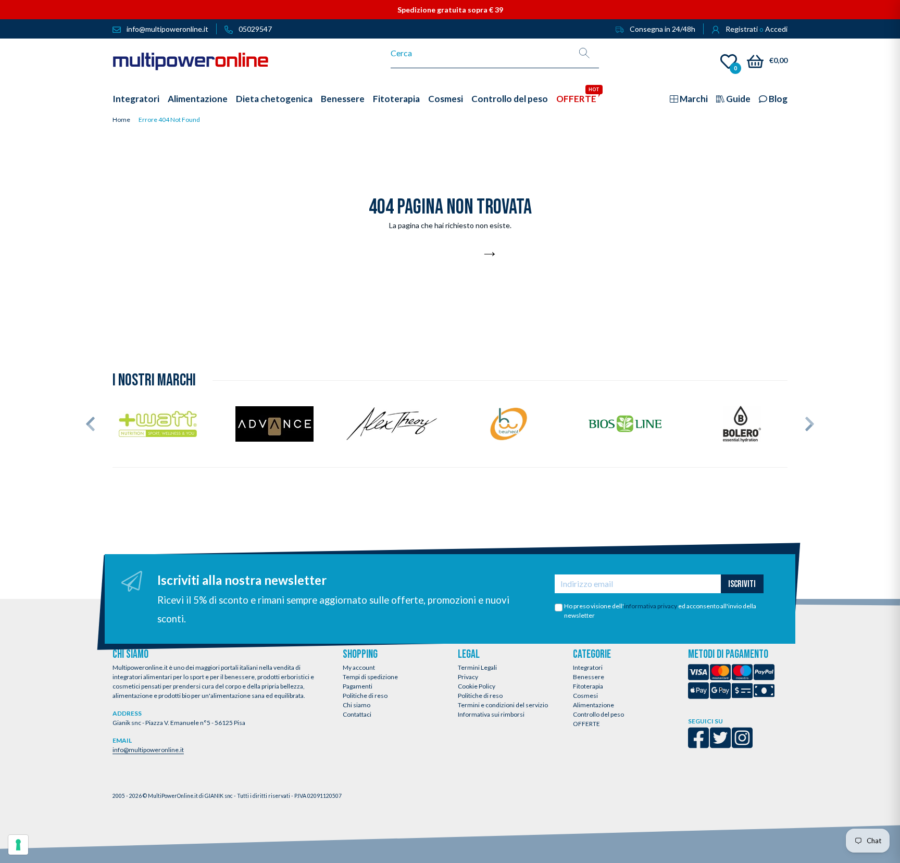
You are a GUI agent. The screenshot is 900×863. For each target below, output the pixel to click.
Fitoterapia (588, 686)
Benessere (588, 677)
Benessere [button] (343, 98)
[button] (90, 423)
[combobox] (480, 53)
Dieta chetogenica (274, 98)
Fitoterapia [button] (396, 98)
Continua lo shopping (444, 254)
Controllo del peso (598, 714)
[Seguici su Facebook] (698, 744)
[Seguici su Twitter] (720, 744)
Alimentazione (593, 705)
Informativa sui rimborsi (491, 714)
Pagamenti (357, 686)
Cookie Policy (476, 686)
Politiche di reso (365, 695)
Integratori (588, 667)
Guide (737, 98)
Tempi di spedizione (370, 677)
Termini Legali (477, 667)
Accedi (776, 28)
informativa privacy (650, 606)
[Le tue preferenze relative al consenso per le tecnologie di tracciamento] (18, 845)
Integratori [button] (136, 98)
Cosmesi (585, 695)
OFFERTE (586, 724)
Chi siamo (356, 705)
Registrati (742, 28)
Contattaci (357, 714)
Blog (777, 98)
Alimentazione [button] (198, 98)
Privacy (468, 677)
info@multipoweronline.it (148, 750)
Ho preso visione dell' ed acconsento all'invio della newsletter (660, 610)
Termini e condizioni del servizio (503, 705)
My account (359, 667)
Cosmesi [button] (445, 98)
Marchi (693, 98)
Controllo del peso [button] (509, 98)
